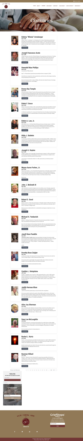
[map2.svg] (30, 432)
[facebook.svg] (15, 432)
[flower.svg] (22, 432)
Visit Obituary (24, 47)
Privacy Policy (36, 439)
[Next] (56, 370)
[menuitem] (34, 5)
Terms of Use (41, 439)
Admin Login (47, 439)
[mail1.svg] (37, 432)
